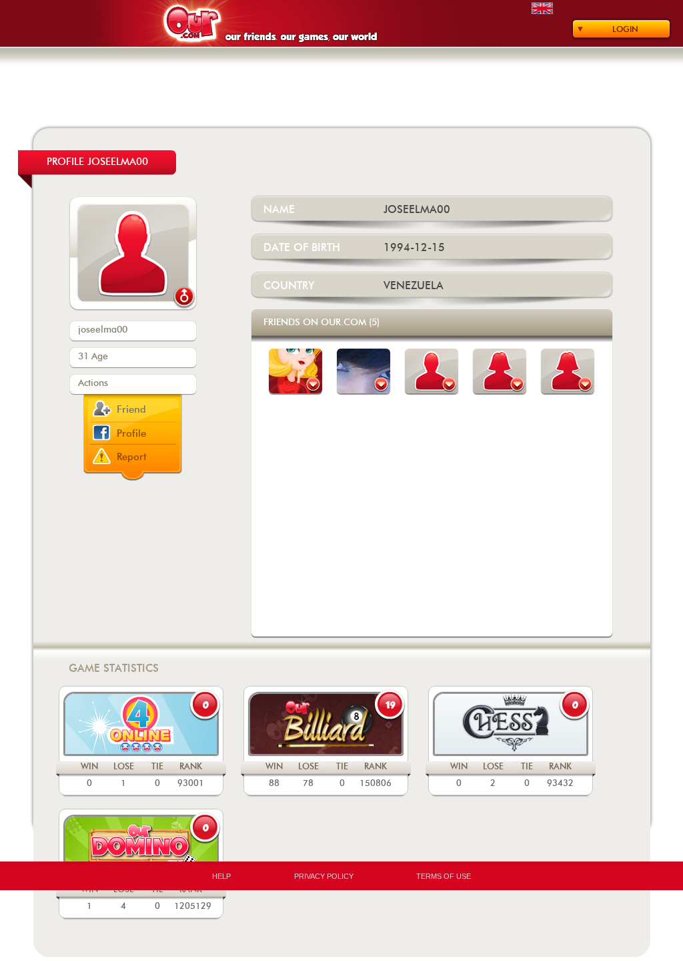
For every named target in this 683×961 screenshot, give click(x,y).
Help (221, 876)
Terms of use (443, 876)
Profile (131, 434)
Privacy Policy (324, 876)
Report (132, 457)
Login (625, 29)
